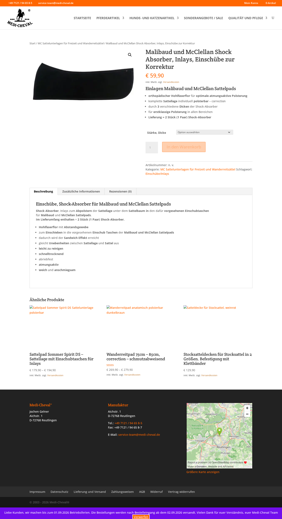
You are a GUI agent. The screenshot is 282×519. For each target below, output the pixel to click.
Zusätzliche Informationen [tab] (81, 191)
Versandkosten (171, 81)
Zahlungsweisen (122, 492)
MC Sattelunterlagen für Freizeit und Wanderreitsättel (71, 43)
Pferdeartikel (108, 18)
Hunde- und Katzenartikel (151, 18)
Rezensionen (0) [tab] (120, 191)
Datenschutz (59, 492)
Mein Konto (251, 3)
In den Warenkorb (184, 147)
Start (33, 43)
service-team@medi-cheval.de (139, 435)
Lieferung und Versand (90, 492)
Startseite (82, 18)
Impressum (37, 492)
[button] (130, 55)
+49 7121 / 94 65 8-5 (20, 3)
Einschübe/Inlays (157, 174)
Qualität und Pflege (245, 18)
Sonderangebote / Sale (203, 18)
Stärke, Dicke (156, 133)
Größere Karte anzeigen (202, 472)
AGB (142, 492)
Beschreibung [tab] (43, 191)
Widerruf (156, 492)
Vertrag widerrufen (181, 492)
